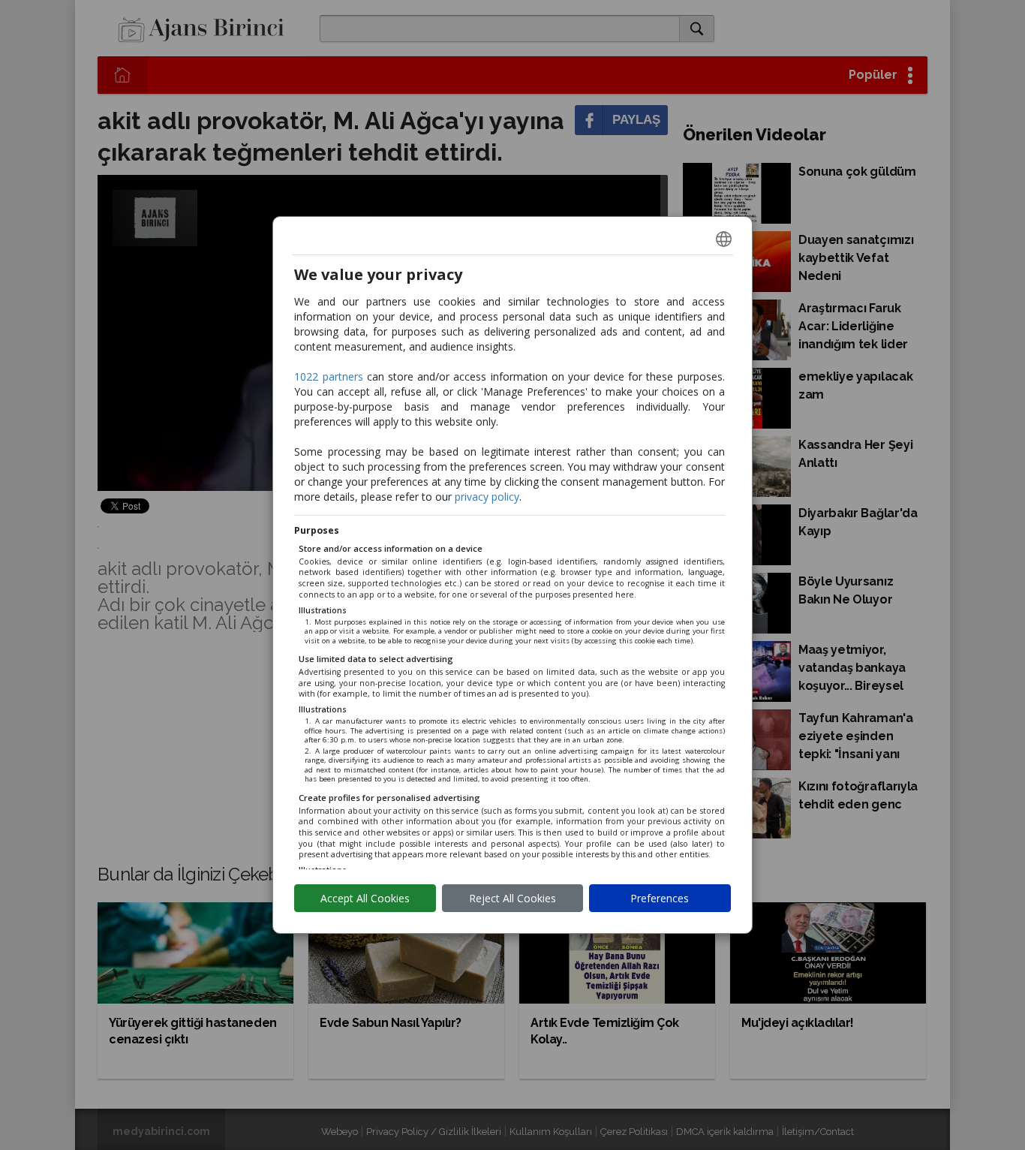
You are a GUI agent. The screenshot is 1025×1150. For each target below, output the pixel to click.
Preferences (659, 898)
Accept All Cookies (365, 898)
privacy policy (487, 496)
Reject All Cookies (512, 898)
